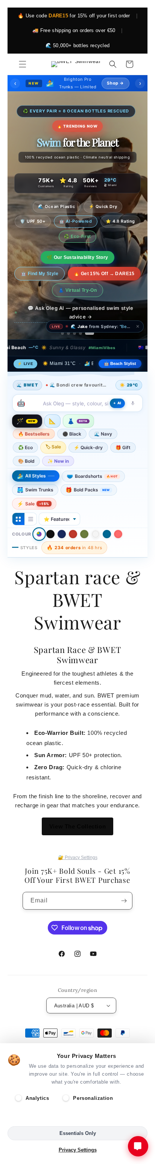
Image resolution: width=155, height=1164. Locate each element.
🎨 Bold (26, 461)
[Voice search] (132, 403)
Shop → (115, 83)
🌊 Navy (103, 434)
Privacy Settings (78, 1150)
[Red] (73, 534)
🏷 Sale (53, 447)
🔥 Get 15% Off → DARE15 (104, 273)
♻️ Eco (25, 447)
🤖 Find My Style (39, 273)
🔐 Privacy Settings (77, 857)
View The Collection (77, 826)
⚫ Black (71, 434)
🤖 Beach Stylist (120, 363)
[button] (22, 64)
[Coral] (118, 534)
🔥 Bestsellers (34, 434)
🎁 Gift (123, 447)
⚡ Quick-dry (88, 447)
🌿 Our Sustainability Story (77, 257)
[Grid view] (18, 519)
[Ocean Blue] (107, 534)
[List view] (30, 519)
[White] (95, 534)
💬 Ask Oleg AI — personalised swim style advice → (80, 312)
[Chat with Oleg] (138, 1146)
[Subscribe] (123, 901)
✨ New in (58, 461)
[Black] (50, 534)
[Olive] (84, 534)
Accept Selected (77, 1116)
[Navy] (62, 534)
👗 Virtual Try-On (77, 290)
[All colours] (39, 534)
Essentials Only (77, 1133)
